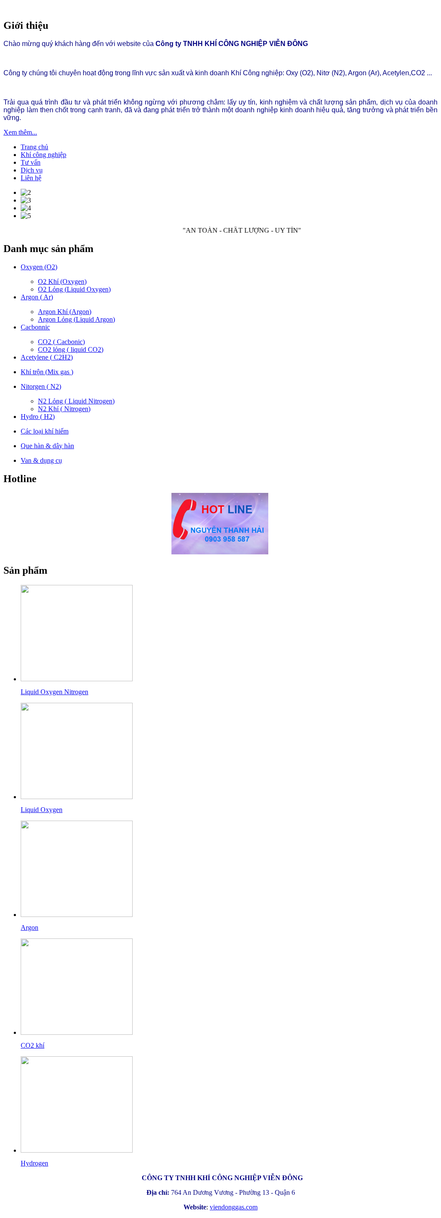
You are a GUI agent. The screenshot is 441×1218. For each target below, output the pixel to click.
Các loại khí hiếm (44, 431)
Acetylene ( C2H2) (47, 357)
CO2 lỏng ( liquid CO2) (70, 349)
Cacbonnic (35, 327)
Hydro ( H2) (38, 416)
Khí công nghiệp (43, 154)
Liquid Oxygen (41, 809)
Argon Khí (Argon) (64, 311)
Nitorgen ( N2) (41, 386)
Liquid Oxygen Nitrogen (54, 691)
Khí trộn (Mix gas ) (47, 371)
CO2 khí (32, 1045)
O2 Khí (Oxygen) (62, 281)
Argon (29, 927)
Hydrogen (34, 1163)
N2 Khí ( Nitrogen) (64, 408)
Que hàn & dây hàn (47, 445)
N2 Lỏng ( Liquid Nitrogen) (76, 401)
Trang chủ (34, 147)
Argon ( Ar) (37, 297)
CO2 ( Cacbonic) (61, 341)
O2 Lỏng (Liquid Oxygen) (74, 289)
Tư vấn (30, 162)
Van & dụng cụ (41, 460)
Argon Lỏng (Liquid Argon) (76, 319)
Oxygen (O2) (39, 267)
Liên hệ (31, 177)
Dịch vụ (32, 170)
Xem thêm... (20, 132)
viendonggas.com (234, 1207)
